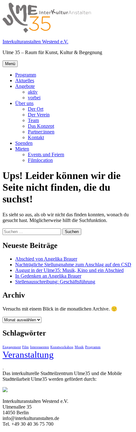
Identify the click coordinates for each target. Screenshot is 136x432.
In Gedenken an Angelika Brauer (48, 276)
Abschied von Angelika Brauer (46, 259)
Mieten (22, 148)
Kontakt (36, 137)
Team (33, 120)
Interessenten (39, 347)
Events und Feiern (46, 154)
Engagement (12, 347)
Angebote (25, 86)
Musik (79, 347)
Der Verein (39, 114)
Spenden (24, 143)
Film (25, 347)
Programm (25, 74)
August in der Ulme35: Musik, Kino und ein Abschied (69, 270)
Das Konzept (41, 126)
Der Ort (35, 109)
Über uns (24, 103)
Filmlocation (40, 160)
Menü (10, 63)
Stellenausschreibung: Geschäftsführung (55, 281)
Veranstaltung (28, 354)
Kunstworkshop (61, 347)
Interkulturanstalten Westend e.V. (35, 41)
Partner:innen (41, 131)
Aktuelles (24, 80)
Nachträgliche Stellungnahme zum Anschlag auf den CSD (73, 264)
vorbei (34, 97)
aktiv (33, 92)
